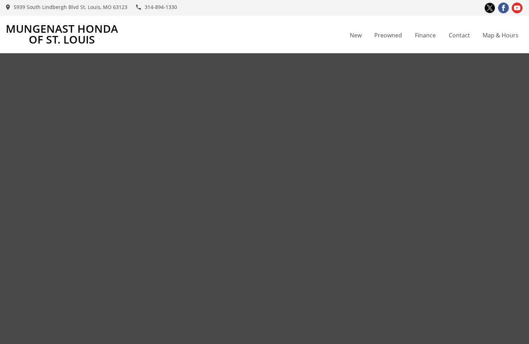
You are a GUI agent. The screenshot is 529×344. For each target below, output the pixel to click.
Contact (459, 35)
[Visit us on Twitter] (489, 8)
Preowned (388, 35)
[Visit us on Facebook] (503, 8)
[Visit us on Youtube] (517, 8)
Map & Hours (501, 35)
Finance (425, 35)
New (356, 35)
